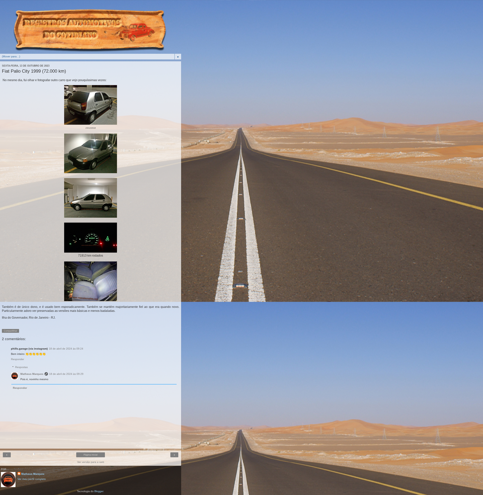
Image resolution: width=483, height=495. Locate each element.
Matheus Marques (31, 373)
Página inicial (91, 454)
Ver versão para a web (90, 461)
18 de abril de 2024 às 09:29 (66, 373)
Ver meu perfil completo (32, 478)
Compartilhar (10, 331)
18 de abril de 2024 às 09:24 (66, 348)
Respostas (21, 367)
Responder (17, 359)
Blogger (98, 491)
